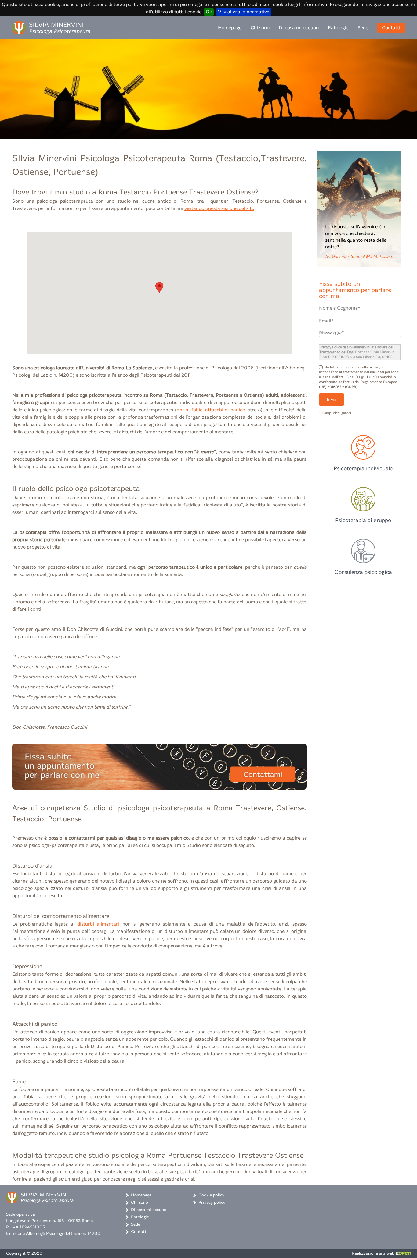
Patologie (338, 27)
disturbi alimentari (98, 924)
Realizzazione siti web (373, 1253)
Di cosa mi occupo (299, 27)
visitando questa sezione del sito (219, 208)
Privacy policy (211, 1202)
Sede (362, 27)
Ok (209, 12)
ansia (182, 410)
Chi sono (260, 27)
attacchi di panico (225, 410)
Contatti (391, 27)
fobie (196, 410)
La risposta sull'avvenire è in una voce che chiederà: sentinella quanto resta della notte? (359, 241)
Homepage (229, 27)
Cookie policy (211, 1195)
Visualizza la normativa (244, 12)
